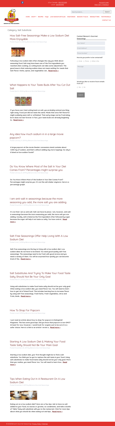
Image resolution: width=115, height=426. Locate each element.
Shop (33, 17)
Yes (80, 87)
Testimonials (106, 17)
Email (80, 61)
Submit (80, 95)
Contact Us (106, 20)
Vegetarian (71, 17)
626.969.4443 (60, 5)
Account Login (104, 2)
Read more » (53, 71)
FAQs (46, 17)
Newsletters (94, 17)
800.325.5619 (63, 2)
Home (28, 17)
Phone (87, 61)
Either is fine (95, 61)
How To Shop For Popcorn (25, 310)
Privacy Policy (36, 424)
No (84, 87)
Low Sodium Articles (57, 17)
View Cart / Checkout (101, 5)
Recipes (40, 17)
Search (107, 12)
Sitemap (45, 424)
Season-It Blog (82, 17)
